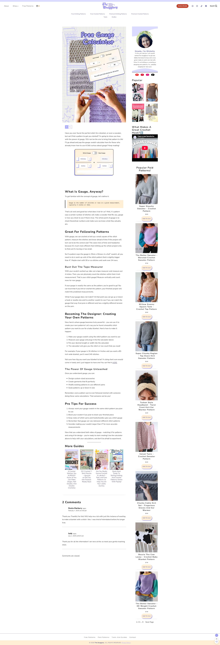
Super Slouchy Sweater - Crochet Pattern (146, 208)
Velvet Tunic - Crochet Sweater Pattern (146, 456)
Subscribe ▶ (182, 6)
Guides (114, 17)
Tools (105, 17)
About (6, 6)
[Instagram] (197, 6)
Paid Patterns (103, 637)
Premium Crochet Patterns (140, 14)
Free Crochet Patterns (97, 14)
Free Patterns (27, 6)
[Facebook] (206, 6)
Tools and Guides (119, 637)
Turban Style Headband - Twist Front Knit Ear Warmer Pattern (147, 406)
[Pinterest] (192, 6)
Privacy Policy (126, 643)
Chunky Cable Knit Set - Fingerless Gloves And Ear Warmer (146, 506)
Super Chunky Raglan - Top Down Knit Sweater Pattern (147, 355)
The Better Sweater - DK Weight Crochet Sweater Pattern (147, 606)
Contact (133, 637)
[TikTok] (201, 6)
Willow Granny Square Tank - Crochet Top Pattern (146, 306)
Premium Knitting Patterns (118, 14)
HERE (114, 362)
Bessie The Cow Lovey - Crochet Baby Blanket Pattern (147, 557)
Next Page (149, 622)
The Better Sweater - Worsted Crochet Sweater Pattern (147, 257)
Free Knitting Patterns (78, 14)
